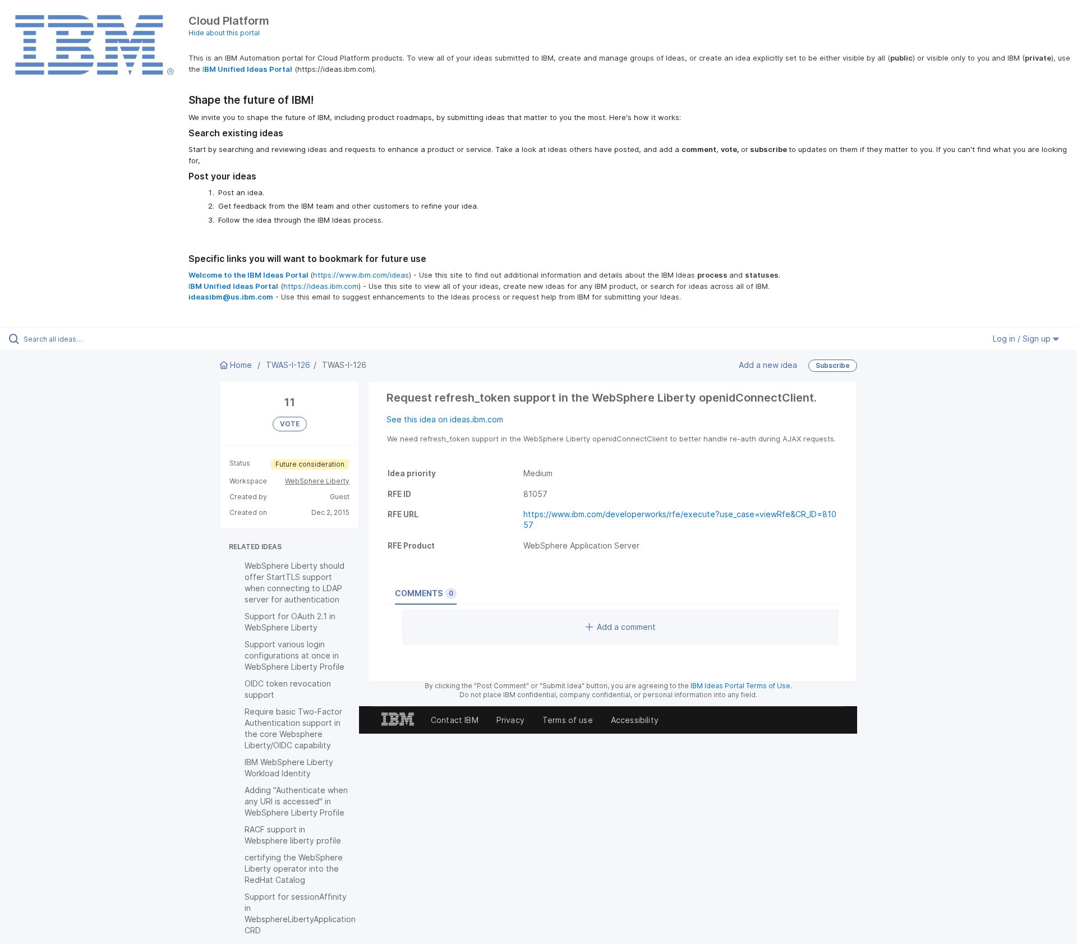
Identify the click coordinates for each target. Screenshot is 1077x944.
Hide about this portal (224, 33)
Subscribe (833, 365)
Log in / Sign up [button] (1023, 338)
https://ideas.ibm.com (320, 286)
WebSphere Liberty (317, 481)
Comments (424, 593)
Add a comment (626, 627)
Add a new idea (768, 365)
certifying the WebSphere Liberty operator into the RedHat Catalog (294, 869)
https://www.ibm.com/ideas (361, 274)
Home (241, 365)
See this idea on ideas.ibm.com (444, 419)
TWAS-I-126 (288, 365)
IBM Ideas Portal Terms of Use (740, 685)
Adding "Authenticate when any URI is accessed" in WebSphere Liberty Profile (296, 801)
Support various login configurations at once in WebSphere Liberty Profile (294, 655)
